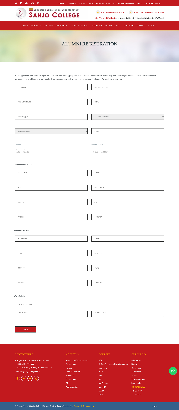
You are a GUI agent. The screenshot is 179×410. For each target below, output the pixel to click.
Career (139, 3)
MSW (101, 395)
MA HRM (102, 387)
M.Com (102, 391)
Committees (71, 364)
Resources (97, 25)
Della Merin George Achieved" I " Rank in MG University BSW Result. (132, 18)
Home (25, 25)
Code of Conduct (73, 372)
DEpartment (61, 25)
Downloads (136, 383)
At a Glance (136, 372)
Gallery (141, 25)
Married (104, 152)
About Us (35, 25)
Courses (48, 25)
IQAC (117, 25)
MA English (103, 383)
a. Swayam (136, 391)
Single (95, 152)
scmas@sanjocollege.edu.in (28, 371)
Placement (129, 25)
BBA (100, 376)
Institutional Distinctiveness (77, 360)
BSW (101, 372)
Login (154, 406)
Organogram (136, 368)
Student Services (80, 25)
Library (108, 25)
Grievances (136, 360)
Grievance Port (85, 3)
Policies (69, 368)
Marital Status (97, 145)
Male (18, 152)
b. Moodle (136, 395)
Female (25, 152)
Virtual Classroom (126, 3)
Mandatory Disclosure (105, 3)
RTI (67, 383)
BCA (100, 360)
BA (100, 379)
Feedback (72, 3)
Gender (18, 145)
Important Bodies (153, 3)
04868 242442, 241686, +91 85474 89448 (34, 368)
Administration (72, 387)
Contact (151, 25)
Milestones (70, 376)
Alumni (61, 3)
